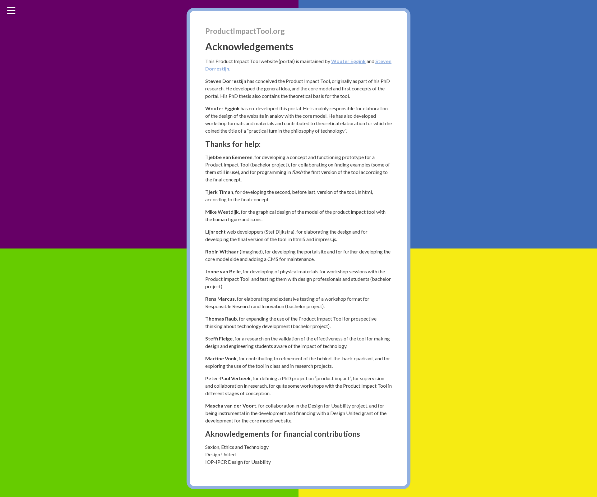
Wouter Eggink (348, 61)
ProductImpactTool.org (245, 30)
